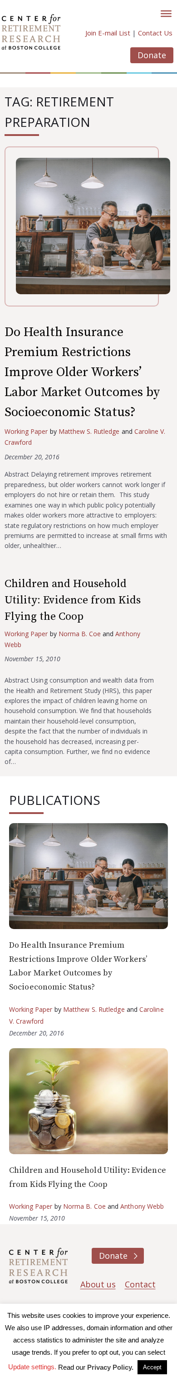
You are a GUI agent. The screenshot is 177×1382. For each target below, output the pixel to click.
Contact (140, 1284)
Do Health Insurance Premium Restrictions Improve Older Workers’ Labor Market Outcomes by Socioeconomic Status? (82, 372)
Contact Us (155, 32)
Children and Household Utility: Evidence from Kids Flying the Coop (73, 600)
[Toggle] (166, 13)
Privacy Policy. (110, 1367)
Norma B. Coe (80, 633)
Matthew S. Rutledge (89, 431)
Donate (152, 55)
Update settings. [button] (32, 1367)
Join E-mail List (107, 32)
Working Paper (26, 431)
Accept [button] (152, 1367)
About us (98, 1284)
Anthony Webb (142, 1206)
